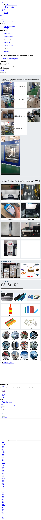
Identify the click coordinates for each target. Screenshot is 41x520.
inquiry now (1, 404)
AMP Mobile (17, 405)
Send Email (1, 407)
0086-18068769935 (4, 412)
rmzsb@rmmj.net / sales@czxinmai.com (7, 402)
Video (2, 396)
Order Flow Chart (4, 9)
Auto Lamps (6, 4)
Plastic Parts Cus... (7, 51)
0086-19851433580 (4, 401)
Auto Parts (5, 3)
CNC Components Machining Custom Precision (8, 363)
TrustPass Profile (6, 13)
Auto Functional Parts (6, 27)
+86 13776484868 (4, 417)
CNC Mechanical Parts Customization (8, 6)
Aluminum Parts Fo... (7, 38)
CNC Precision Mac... (7, 42)
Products (3, 20)
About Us (3, 11)
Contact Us (3, 397)
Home (2, 2)
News (2, 10)
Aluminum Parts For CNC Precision (7, 362)
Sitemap (14, 405)
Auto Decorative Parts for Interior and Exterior (11, 5)
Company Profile (6, 12)
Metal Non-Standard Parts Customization (9, 7)
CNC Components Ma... (7, 33)
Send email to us (2, 70)
